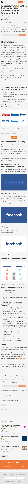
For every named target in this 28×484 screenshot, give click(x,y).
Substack (8, 481)
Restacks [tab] (10, 405)
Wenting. (7, 29)
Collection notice (21, 474)
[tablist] (6, 405)
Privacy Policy (23, 390)
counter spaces (10, 295)
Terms (16, 474)
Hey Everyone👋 (4, 430)
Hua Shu (5, 18)
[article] (14, 429)
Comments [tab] (4, 405)
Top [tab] (2, 421)
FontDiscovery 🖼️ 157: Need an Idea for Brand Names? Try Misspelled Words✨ (10, 427)
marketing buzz (21, 358)
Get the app (20, 478)
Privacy (12, 474)
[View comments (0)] (7, 22)
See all (3, 456)
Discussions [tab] (11, 421)
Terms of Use (20, 388)
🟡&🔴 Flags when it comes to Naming (10, 440)
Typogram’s (9, 26)
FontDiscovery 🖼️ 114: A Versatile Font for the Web (10, 447)
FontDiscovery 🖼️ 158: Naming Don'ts (9, 437)
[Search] (25, 421)
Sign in (25, 1)
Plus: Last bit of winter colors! (7, 449)
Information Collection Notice (13, 390)
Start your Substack (10, 478)
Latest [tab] (6, 421)
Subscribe (20, 1)
